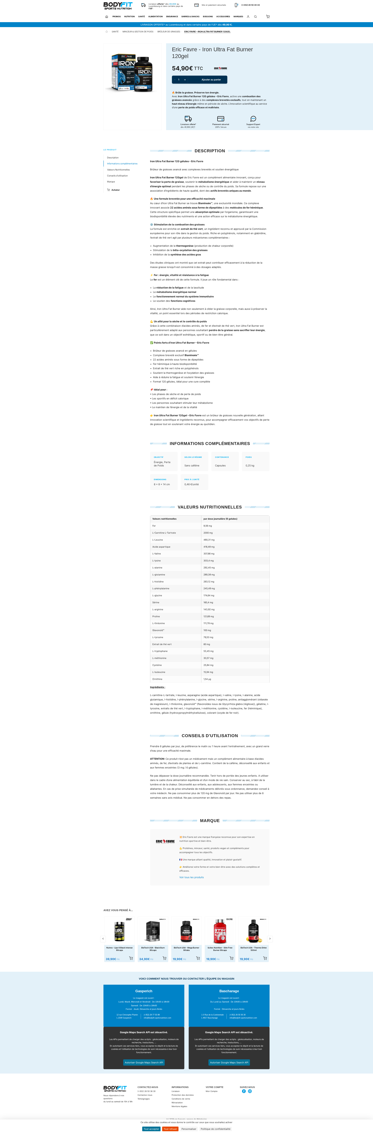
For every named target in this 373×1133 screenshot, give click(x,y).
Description (113, 157)
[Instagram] (250, 1091)
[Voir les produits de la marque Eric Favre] (165, 842)
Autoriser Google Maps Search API (144, 1062)
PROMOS (116, 16)
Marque (111, 181)
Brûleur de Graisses (169, 31)
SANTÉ (141, 16)
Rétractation (177, 1102)
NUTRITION (129, 16)
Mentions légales (179, 1106)
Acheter (115, 189)
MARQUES (238, 16)
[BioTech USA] (162, 919)
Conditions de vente (181, 1099)
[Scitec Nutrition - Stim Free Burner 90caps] (220, 931)
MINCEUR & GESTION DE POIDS (138, 31)
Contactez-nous (145, 1095)
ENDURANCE (172, 16)
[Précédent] (103, 939)
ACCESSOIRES (223, 16)
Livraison (176, 1091)
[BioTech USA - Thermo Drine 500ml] (253, 931)
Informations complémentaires (122, 163)
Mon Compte (212, 1091)
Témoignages (144, 1099)
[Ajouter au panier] (131, 958)
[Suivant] (270, 939)
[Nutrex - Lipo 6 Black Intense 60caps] (119, 931)
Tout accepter (151, 1128)
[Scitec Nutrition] (229, 919)
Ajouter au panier (211, 79)
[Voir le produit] (265, 958)
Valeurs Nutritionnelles (118, 169)
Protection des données (183, 1095)
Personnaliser (189, 1128)
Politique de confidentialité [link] (215, 1128)
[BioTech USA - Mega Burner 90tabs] (186, 931)
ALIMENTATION (155, 16)
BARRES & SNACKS (190, 16)
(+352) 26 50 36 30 (146, 1091)
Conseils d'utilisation (117, 175)
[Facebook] (244, 1091)
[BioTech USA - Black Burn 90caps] (153, 931)
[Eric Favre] (220, 68)
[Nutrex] (129, 919)
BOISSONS (208, 16)
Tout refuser (170, 1128)
